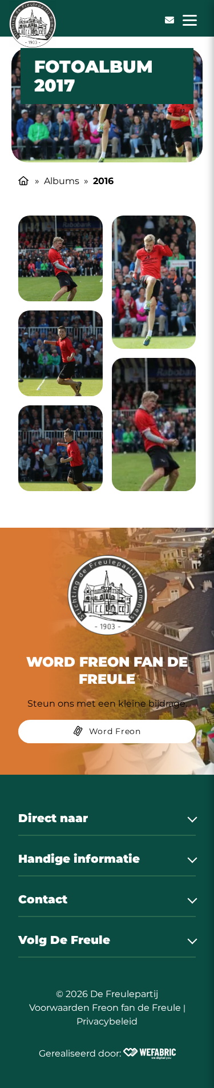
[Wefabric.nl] (149, 1053)
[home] (32, 24)
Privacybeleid (107, 1021)
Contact (42, 899)
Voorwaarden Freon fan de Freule (105, 1007)
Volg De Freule (64, 940)
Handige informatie (79, 859)
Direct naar (53, 818)
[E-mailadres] (169, 20)
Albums (61, 181)
